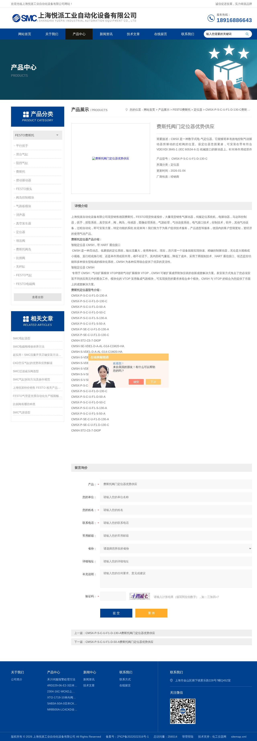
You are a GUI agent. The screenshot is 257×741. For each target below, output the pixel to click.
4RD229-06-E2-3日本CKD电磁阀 (62, 685)
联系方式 (125, 679)
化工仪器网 (219, 736)
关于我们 (51, 34)
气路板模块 (23, 206)
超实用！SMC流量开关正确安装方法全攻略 (37, 354)
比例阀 (20, 258)
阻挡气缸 (22, 163)
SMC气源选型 (21, 412)
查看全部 (37, 297)
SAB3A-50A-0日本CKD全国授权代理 (62, 703)
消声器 (20, 214)
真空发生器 (23, 223)
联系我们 (187, 34)
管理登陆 (187, 736)
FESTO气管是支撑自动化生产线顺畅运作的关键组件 (37, 396)
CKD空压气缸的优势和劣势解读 (32, 363)
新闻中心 (89, 672)
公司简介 (16, 679)
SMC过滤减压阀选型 (26, 371)
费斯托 (20, 171)
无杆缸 (20, 266)
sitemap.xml (238, 736)
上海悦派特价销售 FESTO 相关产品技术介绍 (37, 387)
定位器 (20, 232)
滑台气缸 (22, 154)
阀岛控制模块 (25, 197)
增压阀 (20, 240)
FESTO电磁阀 (25, 283)
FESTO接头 (24, 189)
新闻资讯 (106, 34)
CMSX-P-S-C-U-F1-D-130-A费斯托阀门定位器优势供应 (120, 633)
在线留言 (160, 34)
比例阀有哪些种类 (24, 404)
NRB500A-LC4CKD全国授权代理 (62, 709)
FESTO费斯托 (24, 135)
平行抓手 (22, 145)
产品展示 (163, 109)
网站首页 (24, 34)
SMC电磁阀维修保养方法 (28, 346)
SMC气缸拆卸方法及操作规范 (31, 379)
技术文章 (133, 34)
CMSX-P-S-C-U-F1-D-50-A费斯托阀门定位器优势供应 (119, 641)
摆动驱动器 (23, 180)
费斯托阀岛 (23, 249)
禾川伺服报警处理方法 (61, 679)
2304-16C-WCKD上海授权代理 (62, 691)
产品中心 (79, 34)
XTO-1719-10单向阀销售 (62, 697)
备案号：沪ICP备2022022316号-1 (127, 736)
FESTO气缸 (24, 275)
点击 (57, 135)
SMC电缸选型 (21, 338)
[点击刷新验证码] (140, 596)
